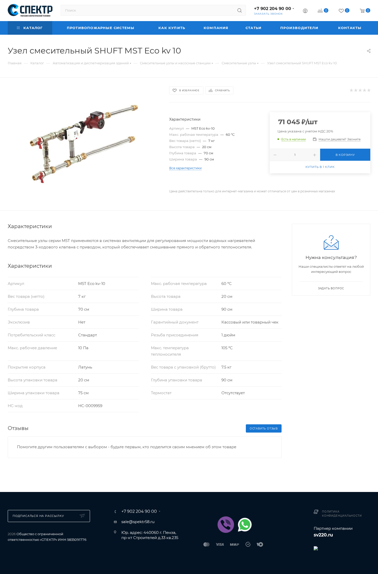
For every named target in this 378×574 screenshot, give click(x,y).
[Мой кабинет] (305, 11)
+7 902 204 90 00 (272, 8)
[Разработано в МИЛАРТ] (342, 548)
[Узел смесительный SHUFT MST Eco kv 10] (84, 144)
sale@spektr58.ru (138, 521)
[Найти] (239, 10)
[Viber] (225, 524)
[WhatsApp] (244, 524)
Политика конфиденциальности (342, 513)
